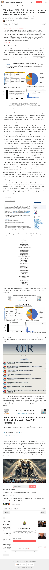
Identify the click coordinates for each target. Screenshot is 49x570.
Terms (27, 561)
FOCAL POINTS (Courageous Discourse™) (19, 28)
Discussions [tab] (12, 517)
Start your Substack (21, 564)
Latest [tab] (7, 517)
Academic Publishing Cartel (29, 454)
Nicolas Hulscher (37, 498)
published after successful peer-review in (26, 290)
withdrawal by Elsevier (21, 58)
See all (5, 555)
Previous (7, 512)
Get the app (30, 564)
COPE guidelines (7, 404)
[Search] (31, 2)
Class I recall (19, 176)
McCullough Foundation (24, 498)
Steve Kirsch (8, 42)
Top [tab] (4, 517)
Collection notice (32, 561)
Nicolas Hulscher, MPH (10, 20)
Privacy (23, 561)
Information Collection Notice (24, 544)
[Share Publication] (34, 2)
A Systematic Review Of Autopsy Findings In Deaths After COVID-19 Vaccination (23, 53)
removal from (37, 56)
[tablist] (9, 518)
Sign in (45, 2)
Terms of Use (30, 543)
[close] (36, 522)
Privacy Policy (33, 544)
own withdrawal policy (37, 402)
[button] (2, 5)
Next (42, 512)
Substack (18, 567)
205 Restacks (18, 504)
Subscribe (39, 2)
